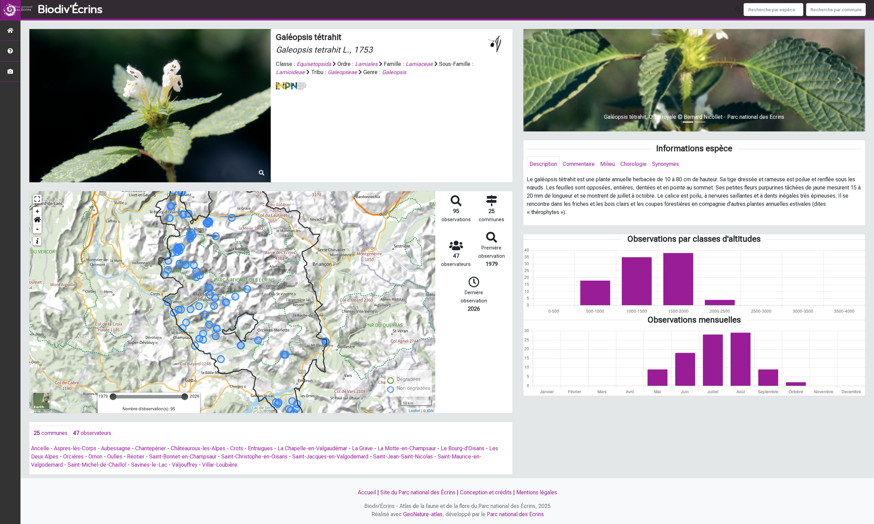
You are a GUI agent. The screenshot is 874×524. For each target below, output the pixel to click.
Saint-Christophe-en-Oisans (254, 456)
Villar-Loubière (219, 465)
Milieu (607, 164)
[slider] (113, 396)
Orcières (73, 456)
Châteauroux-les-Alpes (198, 448)
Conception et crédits (486, 492)
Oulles (114, 456)
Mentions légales (536, 492)
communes (51, 433)
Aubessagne (115, 448)
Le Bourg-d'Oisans (462, 448)
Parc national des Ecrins (515, 514)
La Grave (362, 448)
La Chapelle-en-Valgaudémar (312, 448)
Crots (236, 448)
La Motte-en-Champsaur (407, 448)
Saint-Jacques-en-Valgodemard (330, 456)
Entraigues (260, 448)
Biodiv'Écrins (70, 9)
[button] (37, 220)
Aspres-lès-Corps (75, 448)
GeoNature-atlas (422, 514)
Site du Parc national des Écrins (417, 492)
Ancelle (40, 448)
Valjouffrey (184, 465)
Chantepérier (150, 448)
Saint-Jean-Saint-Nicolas (403, 456)
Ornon (95, 456)
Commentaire (579, 164)
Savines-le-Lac (149, 465)
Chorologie (633, 164)
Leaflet (414, 410)
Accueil (367, 492)
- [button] (37, 228)
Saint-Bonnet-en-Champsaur (182, 456)
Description (543, 164)
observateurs (92, 433)
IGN (430, 410)
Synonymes (665, 164)
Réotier (135, 456)
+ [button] (37, 211)
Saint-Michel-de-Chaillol (97, 465)
